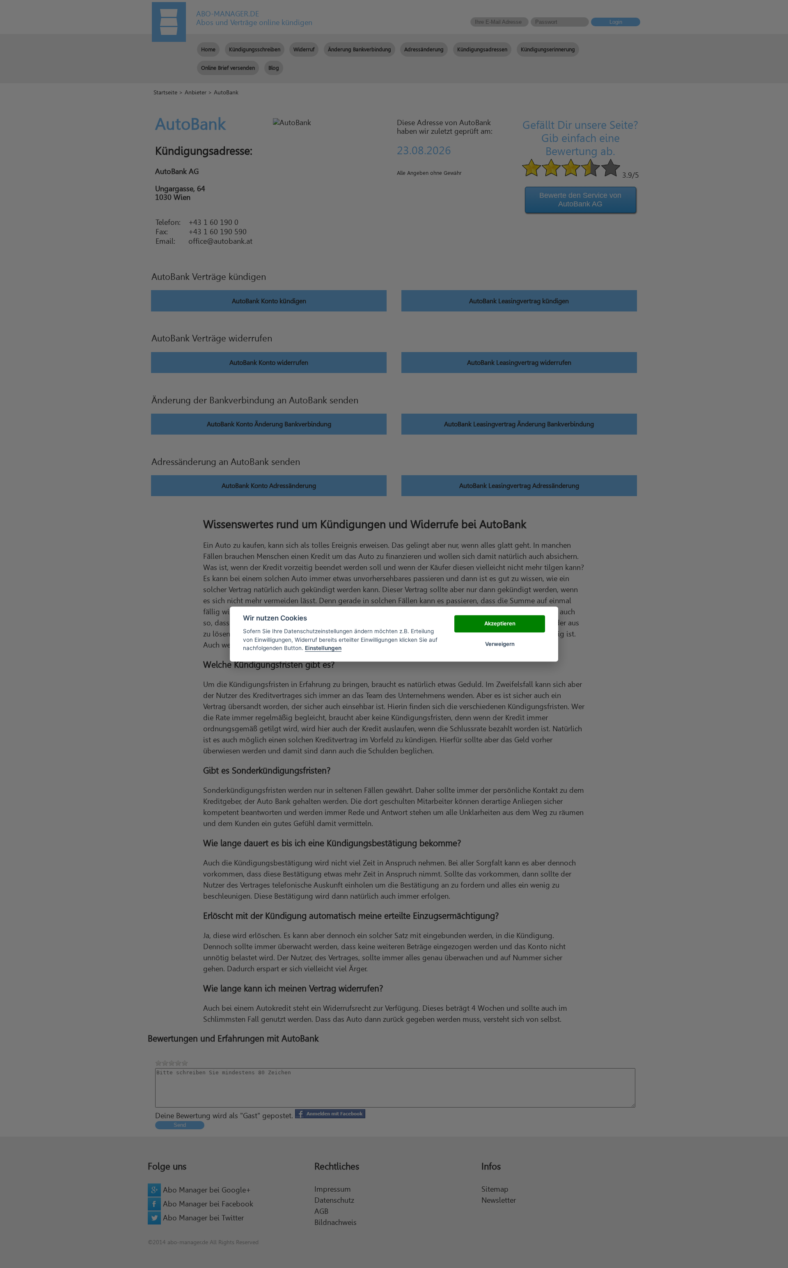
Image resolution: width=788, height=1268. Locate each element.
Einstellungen (323, 648)
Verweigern (500, 644)
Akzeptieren (499, 623)
